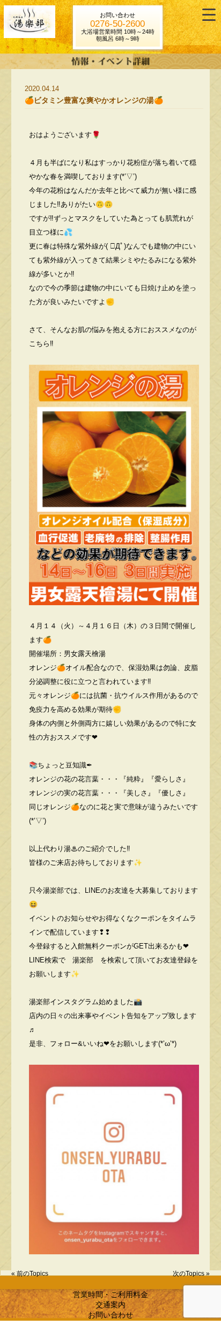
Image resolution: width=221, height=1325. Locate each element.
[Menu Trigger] (209, 15)
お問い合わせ (110, 1315)
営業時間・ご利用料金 (110, 1294)
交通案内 (110, 1304)
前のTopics (32, 1273)
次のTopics (188, 1273)
